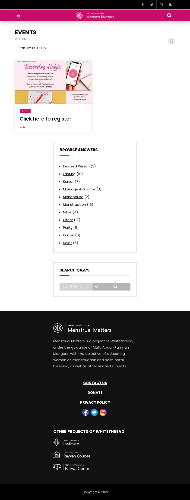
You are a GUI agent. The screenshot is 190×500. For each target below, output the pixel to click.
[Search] (169, 15)
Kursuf (68, 181)
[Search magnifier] (115, 287)
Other (68, 219)
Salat (67, 242)
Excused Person (76, 166)
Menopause (73, 196)
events (25, 111)
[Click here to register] (53, 82)
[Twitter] (151, 4)
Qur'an (68, 235)
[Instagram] (161, 4)
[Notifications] (170, 4)
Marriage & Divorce (79, 189)
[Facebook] (142, 4)
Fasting (69, 173)
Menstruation (74, 204)
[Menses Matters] (95, 15)
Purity (68, 227)
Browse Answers (79, 150)
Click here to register (45, 118)
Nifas (67, 212)
